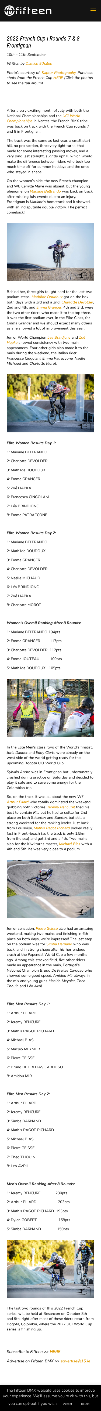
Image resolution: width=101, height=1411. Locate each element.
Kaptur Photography (59, 72)
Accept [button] (67, 1404)
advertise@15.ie (75, 1361)
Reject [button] (85, 1404)
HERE (58, 77)
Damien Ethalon (39, 63)
